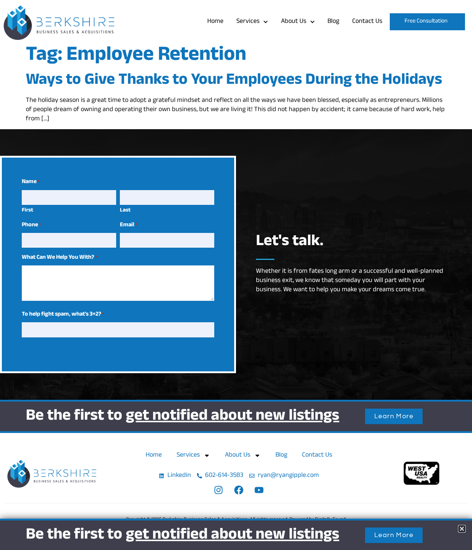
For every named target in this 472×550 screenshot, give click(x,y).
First (27, 210)
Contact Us (367, 21)
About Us (293, 21)
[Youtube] (259, 490)
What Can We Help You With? (59, 258)
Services (248, 21)
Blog (333, 21)
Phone (31, 225)
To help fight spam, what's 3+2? (63, 314)
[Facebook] (239, 490)
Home (215, 21)
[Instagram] (218, 490)
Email (128, 225)
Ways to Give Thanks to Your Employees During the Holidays (234, 81)
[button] (462, 529)
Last (125, 210)
